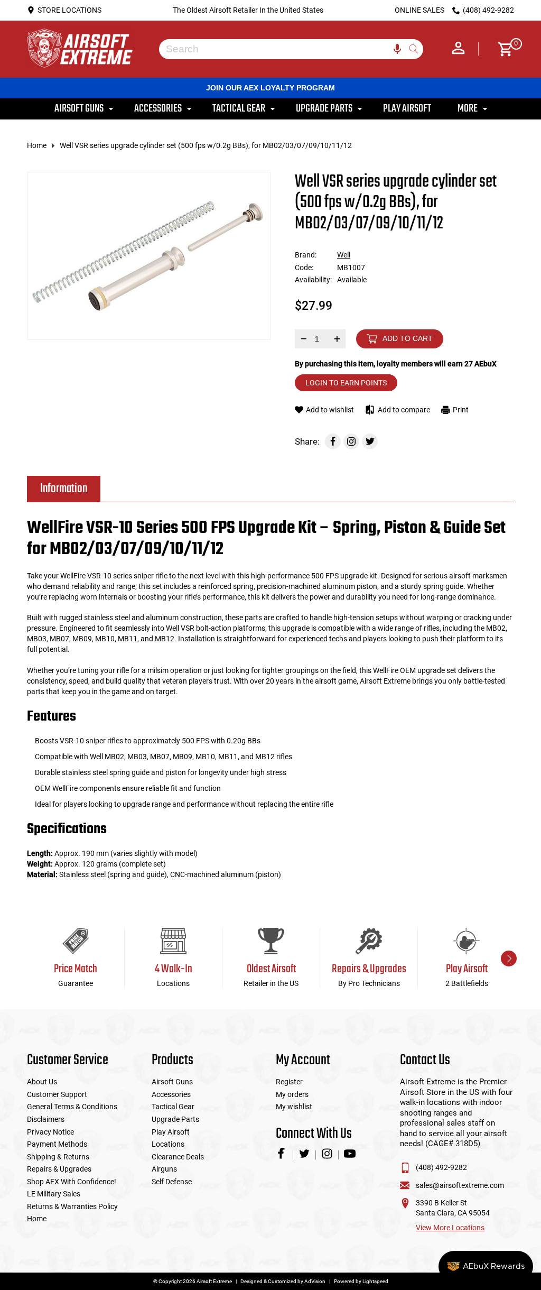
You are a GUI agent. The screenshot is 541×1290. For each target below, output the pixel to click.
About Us (42, 1081)
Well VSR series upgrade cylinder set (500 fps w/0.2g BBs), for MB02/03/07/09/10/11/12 (206, 145)
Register (289, 1081)
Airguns (164, 1169)
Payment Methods (57, 1144)
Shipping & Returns (58, 1157)
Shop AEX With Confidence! (71, 1181)
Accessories (171, 1094)
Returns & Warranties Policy (72, 1206)
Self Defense (172, 1181)
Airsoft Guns (172, 1081)
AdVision (314, 1281)
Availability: (313, 279)
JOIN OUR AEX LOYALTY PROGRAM (270, 88)
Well (343, 255)
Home (36, 145)
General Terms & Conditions (72, 1106)
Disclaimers (45, 1119)
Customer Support (57, 1094)
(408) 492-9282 (441, 1167)
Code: (304, 267)
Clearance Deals (178, 1157)
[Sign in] (458, 49)
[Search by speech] (397, 49)
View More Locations (450, 1227)
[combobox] (283, 49)
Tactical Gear (173, 1106)
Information (63, 489)
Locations (168, 1144)
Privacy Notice (50, 1132)
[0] (501, 49)
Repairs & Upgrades (59, 1169)
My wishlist (294, 1106)
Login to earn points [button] (346, 383)
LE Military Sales (53, 1194)
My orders (292, 1094)
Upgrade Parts (175, 1119)
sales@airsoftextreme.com (460, 1185)
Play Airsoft (171, 1132)
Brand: (305, 255)
